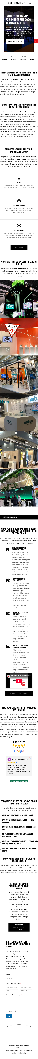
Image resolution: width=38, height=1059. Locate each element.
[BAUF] (19, 450)
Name (8, 974)
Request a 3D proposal (15, 41)
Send (9, 1016)
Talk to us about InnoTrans (19, 694)
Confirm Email (24, 990)
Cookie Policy (22, 1053)
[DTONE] (19, 487)
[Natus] (19, 412)
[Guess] (19, 336)
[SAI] (19, 374)
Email (7, 990)
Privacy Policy (12, 1011)
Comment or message (14, 995)
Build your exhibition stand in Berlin (19, 927)
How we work (19, 248)
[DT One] (19, 299)
